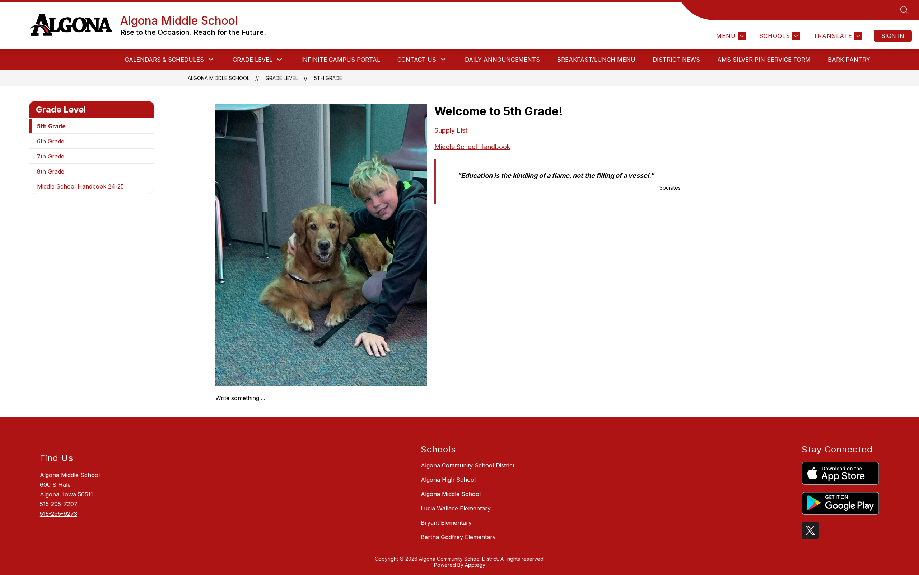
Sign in (892, 35)
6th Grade (50, 141)
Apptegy (475, 565)
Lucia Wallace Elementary (456, 508)
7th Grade (50, 156)
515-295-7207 (59, 504)
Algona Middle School (218, 78)
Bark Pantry (849, 59)
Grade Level (252, 59)
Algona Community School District (467, 465)
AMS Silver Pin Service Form (764, 59)
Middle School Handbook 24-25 (80, 186)
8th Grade (50, 171)
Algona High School (448, 479)
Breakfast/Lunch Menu (596, 59)
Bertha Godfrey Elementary (458, 537)
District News (676, 59)
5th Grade (328, 78)
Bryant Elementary (446, 522)
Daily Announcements (502, 59)
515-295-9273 (58, 513)
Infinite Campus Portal (340, 59)
